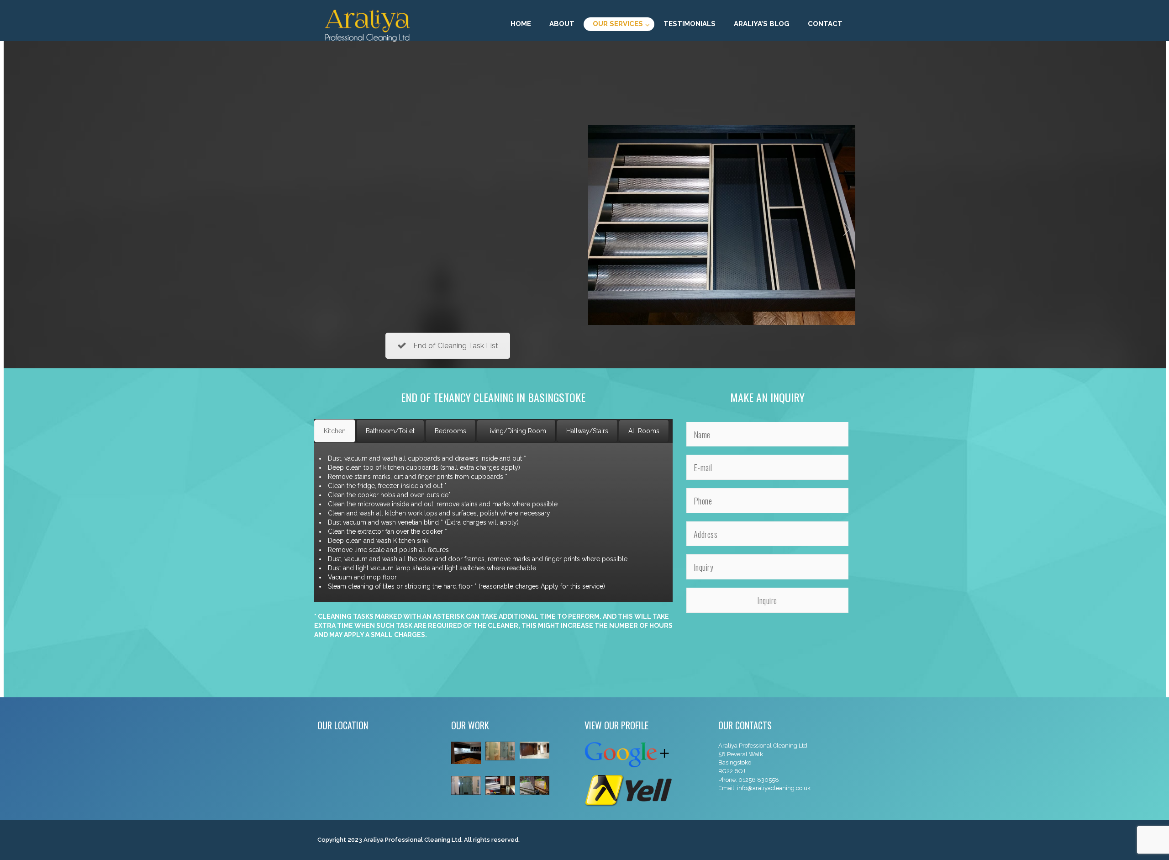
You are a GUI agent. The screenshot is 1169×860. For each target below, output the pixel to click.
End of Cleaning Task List (455, 345)
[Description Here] (721, 224)
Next (846, 229)
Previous (597, 229)
